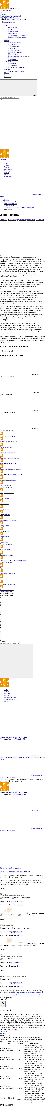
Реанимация (12, 58)
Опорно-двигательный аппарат (11, 474)
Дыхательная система (7, 436)
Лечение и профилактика (17, 220)
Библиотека (12, 33)
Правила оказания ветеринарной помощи (15, 871)
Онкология (4, 542)
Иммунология (5, 515)
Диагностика (30, 220)
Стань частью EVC (11, 699)
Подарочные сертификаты (17, 67)
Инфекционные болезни (8, 520)
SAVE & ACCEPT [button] (6, 1105)
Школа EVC (8, 695)
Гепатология (4, 504)
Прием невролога (14, 50)
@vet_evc (20, 905)
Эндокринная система (8, 480)
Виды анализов (5, 549)
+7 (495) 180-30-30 (15, 901)
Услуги (6, 41)
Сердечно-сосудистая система (10, 469)
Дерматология (5, 509)
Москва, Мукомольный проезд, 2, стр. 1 (14, 737)
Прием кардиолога (15, 52)
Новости (11, 29)
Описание (3, 220)
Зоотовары (8, 62)
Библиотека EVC (8, 593)
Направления (13, 31)
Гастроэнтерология (7, 493)
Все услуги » (13, 60)
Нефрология (4, 537)
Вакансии (7, 77)
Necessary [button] (3, 1031)
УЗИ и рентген (13, 46)
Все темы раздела (6, 487)
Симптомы (40, 220)
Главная (3, 160)
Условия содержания (7, 584)
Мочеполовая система (8, 463)
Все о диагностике (6, 555)
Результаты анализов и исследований (13, 560)
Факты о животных (7, 590)
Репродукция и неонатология (18, 56)
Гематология (4, 498)
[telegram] (15, 719)
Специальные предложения (18, 35)
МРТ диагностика (14, 43)
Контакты (7, 75)
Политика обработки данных (10, 757)
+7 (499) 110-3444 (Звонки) (9, 18)
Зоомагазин (12, 65)
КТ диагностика (14, 44)
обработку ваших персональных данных (26, 992)
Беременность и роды (7, 573)
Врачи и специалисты (16, 71)
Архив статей (5, 568)
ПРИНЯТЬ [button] (4, 999)
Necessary (6, 1033)
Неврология (4, 531)
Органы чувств (5, 485)
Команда (7, 69)
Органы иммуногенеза (8, 452)
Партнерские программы (17, 37)
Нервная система (6, 447)
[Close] (1, 893)
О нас (6, 25)
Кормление (4, 579)
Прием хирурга (13, 54)
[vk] (15, 735)
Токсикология (7, 351)
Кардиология (4, 526)
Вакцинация (12, 48)
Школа (6, 73)
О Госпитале (12, 27)
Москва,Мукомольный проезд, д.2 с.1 (10, 15)
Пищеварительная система (9, 458)
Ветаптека (12, 63)
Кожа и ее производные (8, 441)
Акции (6, 39)
